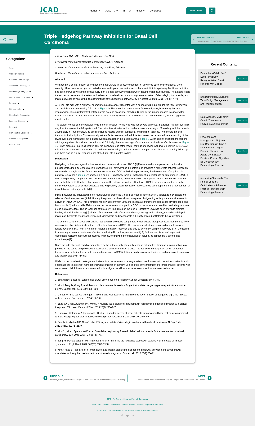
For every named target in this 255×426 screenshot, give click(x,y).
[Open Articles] (99, 11)
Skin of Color (14, 145)
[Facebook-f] (122, 415)
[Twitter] (127, 415)
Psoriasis (13, 127)
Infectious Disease (17, 121)
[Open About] (144, 11)
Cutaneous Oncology (18, 86)
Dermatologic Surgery (18, 91)
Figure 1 (104, 108)
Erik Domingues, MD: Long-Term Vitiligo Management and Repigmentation (214, 100)
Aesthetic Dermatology (19, 80)
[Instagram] (133, 415)
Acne (11, 68)
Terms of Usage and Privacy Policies (150, 404)
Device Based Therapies (19, 97)
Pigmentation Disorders (19, 133)
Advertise (106, 404)
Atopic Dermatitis (16, 74)
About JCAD (96, 404)
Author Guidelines (128, 404)
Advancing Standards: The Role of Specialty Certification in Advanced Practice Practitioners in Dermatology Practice (214, 185)
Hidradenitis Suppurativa (19, 115)
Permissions (115, 404)
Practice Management (18, 139)
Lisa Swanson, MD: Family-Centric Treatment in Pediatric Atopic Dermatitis (214, 120)
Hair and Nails (15, 109)
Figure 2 (81, 175)
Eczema (12, 103)
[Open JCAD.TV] (117, 11)
